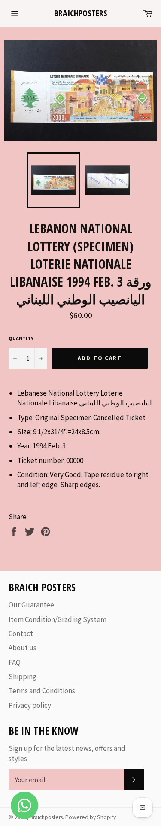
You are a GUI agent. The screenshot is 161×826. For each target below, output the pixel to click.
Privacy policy (30, 705)
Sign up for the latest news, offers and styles (67, 753)
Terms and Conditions (42, 690)
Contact (21, 633)
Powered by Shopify (90, 817)
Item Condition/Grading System (57, 619)
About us (22, 647)
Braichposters (80, 13)
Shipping (22, 676)
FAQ (15, 662)
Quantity (21, 338)
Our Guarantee (31, 605)
